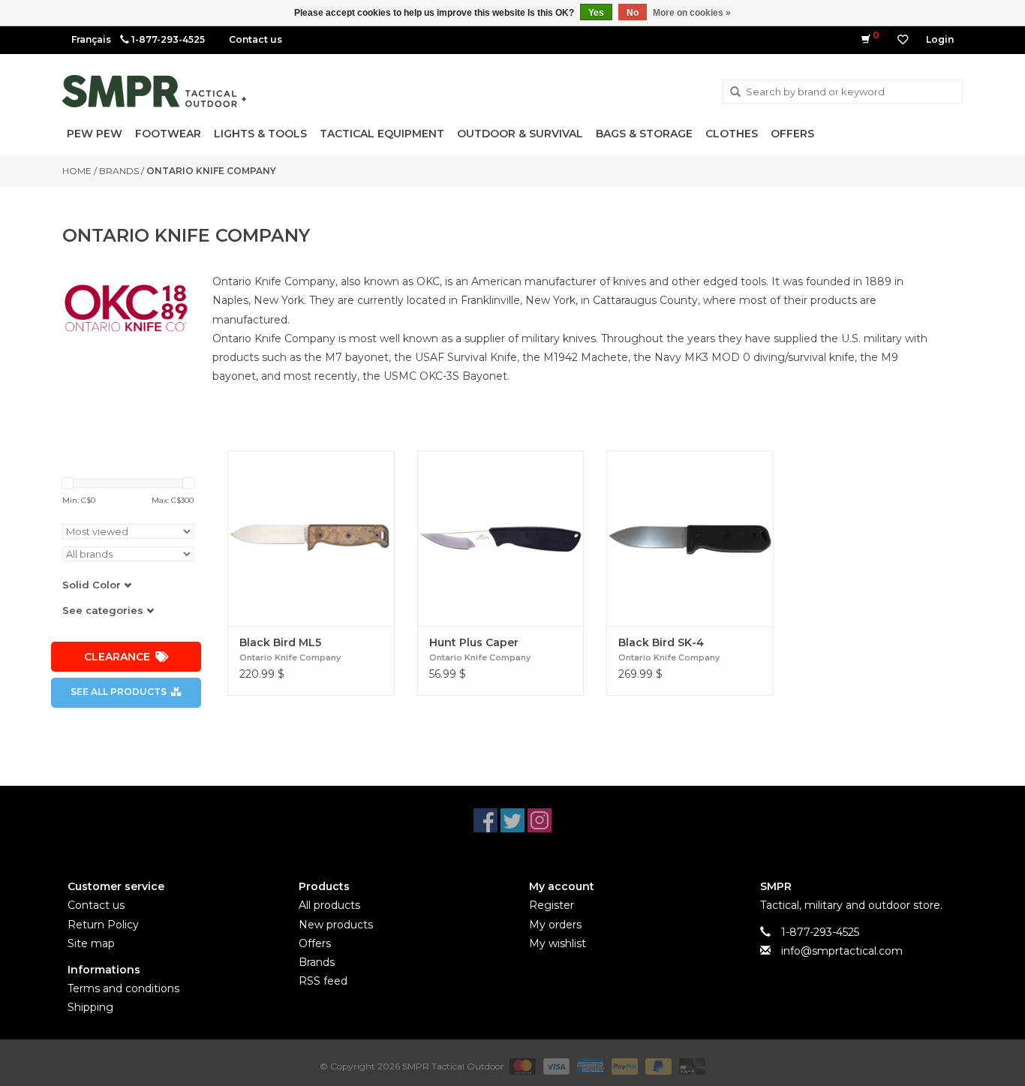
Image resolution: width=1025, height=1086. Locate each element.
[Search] (735, 92)
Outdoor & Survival (520, 133)
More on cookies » (692, 13)
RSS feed (323, 981)
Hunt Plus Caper (474, 642)
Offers (792, 133)
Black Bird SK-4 (661, 642)
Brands (119, 170)
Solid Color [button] (93, 585)
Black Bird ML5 (280, 642)
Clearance (117, 656)
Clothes (731, 133)
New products (336, 924)
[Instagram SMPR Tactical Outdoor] (540, 820)
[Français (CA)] (91, 39)
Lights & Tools (260, 133)
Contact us (255, 39)
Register (551, 905)
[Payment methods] (521, 1066)
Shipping (90, 1007)
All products (329, 905)
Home (77, 170)
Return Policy (103, 924)
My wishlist (557, 943)
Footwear (168, 133)
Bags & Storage (644, 133)
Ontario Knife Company (211, 170)
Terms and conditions (123, 988)
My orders (555, 924)
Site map (91, 943)
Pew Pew (94, 133)
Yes (596, 13)
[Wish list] (902, 40)
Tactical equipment (382, 133)
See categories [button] (104, 610)
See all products (119, 691)
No (633, 13)
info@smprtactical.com (842, 951)
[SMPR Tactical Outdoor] (154, 91)
